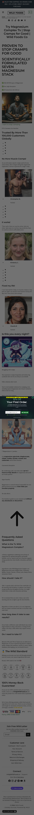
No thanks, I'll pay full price (16, 417)
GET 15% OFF (25, 412)
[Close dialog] (33, 397)
